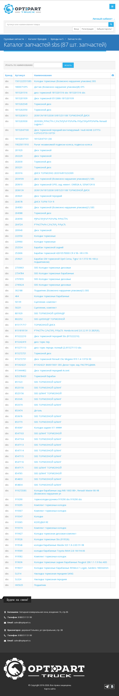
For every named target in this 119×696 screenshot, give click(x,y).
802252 (18, 319)
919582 (18, 556)
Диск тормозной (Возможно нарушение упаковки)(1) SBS (64, 178)
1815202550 (21, 109)
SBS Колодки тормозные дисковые (52, 267)
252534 (18, 247)
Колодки (38, 516)
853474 (18, 410)
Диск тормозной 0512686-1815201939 (54, 98)
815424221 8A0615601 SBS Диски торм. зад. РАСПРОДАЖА (64, 364)
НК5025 (19, 585)
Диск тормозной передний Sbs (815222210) (56, 336)
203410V (19, 178)
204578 (18, 201)
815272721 (20, 353)
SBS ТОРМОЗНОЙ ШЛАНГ (48, 381)
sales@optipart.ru (22, 622)
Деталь (38, 410)
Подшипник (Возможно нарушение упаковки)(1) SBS (61, 290)
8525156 (19, 393)
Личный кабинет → (104, 18)
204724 (18, 224)
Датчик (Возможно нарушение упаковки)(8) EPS (59, 86)
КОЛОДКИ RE (41, 522)
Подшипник (40, 585)
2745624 (19, 284)
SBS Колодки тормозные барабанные (54, 273)
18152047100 (22, 130)
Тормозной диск (42, 104)
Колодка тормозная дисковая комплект (55, 533)
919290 (18, 499)
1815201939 (21, 98)
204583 (18, 207)
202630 (18, 161)
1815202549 (21, 104)
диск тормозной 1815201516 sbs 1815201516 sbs (59, 92)
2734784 (19, 273)
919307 (18, 510)
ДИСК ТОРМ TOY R (44, 201)
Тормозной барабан (45, 376)
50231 (18, 307)
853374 (18, 404)
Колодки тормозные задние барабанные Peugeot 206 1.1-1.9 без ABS (70, 562)
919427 (18, 533)
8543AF (19, 427)
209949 (18, 230)
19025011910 (22, 144)
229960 (18, 241)
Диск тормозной (42, 150)
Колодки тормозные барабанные (51, 296)
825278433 (20, 376)
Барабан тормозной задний (48, 247)
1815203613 (21, 115)
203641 (18, 195)
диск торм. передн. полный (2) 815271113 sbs (57, 347)
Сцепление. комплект (45, 301)
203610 (18, 184)
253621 (18, 258)
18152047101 (22, 138)
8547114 (19, 450)
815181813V (21, 330)
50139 (18, 301)
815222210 (20, 336)
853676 (18, 416)
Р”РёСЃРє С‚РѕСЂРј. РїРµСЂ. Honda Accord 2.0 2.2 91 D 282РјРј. (67, 330)
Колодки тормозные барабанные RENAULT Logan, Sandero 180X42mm (71, 567)
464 (17, 296)
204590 (18, 218)
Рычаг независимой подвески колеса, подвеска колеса (63, 144)
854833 (18, 479)
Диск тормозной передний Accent (51, 370)
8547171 (19, 467)
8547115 (19, 456)
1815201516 (21, 92)
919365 (18, 522)
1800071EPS (21, 86)
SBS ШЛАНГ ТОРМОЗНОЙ (48, 393)
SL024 (18, 579)
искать (68, 65)
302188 (18, 290)
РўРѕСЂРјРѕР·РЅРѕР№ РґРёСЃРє (51, 218)
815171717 (20, 324)
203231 (18, 167)
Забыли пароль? (104, 29)
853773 (18, 421)
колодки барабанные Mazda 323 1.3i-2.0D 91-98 (59, 545)
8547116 (19, 461)
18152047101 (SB (43, 138)
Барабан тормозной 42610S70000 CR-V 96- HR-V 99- (61, 253)
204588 (18, 213)
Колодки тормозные (45, 235)
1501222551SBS (23, 81)
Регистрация (87, 29)
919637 (18, 567)
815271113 (20, 347)
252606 (18, 253)
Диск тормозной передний (48, 195)
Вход (76, 29)
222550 (18, 235)
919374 (18, 527)
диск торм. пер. (42, 341)
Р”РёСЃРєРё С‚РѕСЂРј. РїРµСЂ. (50, 224)
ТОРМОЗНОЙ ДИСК (44, 324)
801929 (18, 313)
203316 (18, 173)
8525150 (19, 387)
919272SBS (20, 490)
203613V (19, 190)
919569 (18, 550)
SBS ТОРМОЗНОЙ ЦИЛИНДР (49, 313)
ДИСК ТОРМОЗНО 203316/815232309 (53, 173)
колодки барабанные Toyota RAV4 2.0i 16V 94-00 (59, 550)
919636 (18, 562)
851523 (18, 381)
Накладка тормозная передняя (50, 579)
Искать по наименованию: (19, 64)
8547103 (19, 433)
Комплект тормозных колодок (50, 505)
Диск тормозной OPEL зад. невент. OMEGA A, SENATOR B (64, 184)
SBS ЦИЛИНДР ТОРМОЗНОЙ (49, 319)
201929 (18, 150)
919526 (18, 539)
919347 (18, 516)
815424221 (20, 364)
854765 (18, 473)
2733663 (19, 267)
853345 (18, 399)
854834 (18, 484)
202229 (18, 155)
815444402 (20, 370)
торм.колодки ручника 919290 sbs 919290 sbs (58, 499)
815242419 (20, 341)
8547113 (19, 444)
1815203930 (21, 121)
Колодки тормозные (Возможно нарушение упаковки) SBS (65, 81)
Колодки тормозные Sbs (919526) (51, 539)
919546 (18, 545)
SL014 (18, 573)
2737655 (19, 279)
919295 (18, 505)
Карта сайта (49, 689)
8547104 (19, 439)
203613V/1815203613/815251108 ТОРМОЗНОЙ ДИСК (62, 115)
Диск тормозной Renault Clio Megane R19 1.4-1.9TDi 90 (62, 359)
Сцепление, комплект (45, 307)
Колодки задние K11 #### (48, 427)
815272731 (20, 359)
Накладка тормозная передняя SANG (53, 573)
